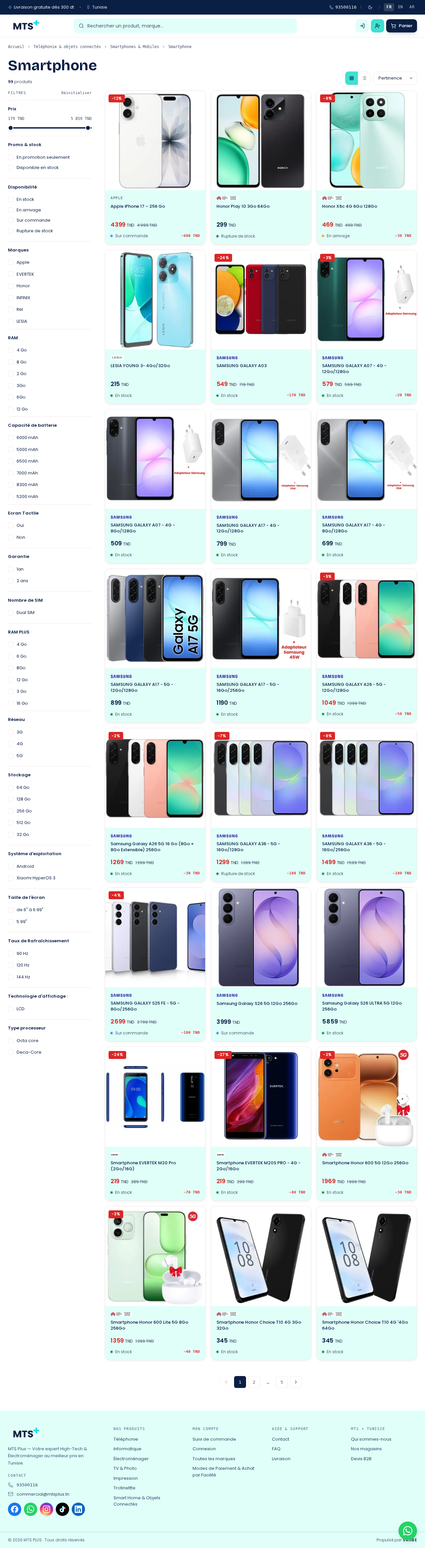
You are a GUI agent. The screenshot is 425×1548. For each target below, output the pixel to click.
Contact (280, 1439)
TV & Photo (125, 1468)
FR (388, 7)
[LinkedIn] (78, 1509)
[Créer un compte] (377, 25)
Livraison (281, 1459)
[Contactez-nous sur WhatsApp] (407, 1530)
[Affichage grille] (351, 78)
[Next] (296, 1382)
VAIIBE (410, 1540)
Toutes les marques (214, 1459)
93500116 (346, 7)
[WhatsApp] (30, 1509)
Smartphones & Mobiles (134, 46)
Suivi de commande (214, 1439)
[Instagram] (46, 1509)
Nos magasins (366, 1449)
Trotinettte (124, 1488)
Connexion (204, 1449)
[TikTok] (62, 1509)
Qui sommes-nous (371, 1439)
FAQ (276, 1449)
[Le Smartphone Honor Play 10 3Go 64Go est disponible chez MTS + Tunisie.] (261, 141)
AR (411, 7)
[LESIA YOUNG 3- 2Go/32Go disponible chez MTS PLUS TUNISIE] (155, 300)
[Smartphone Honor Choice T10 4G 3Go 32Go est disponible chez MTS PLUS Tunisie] (261, 1256)
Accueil (16, 46)
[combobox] (189, 26)
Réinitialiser (76, 93)
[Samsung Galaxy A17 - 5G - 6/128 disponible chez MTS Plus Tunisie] (155, 619)
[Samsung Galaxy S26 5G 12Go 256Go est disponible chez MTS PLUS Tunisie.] (261, 937)
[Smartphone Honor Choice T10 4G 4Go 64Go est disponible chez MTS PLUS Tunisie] (367, 1256)
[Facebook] (14, 1509)
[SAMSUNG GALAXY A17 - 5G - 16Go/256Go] (261, 619)
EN (400, 7)
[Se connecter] (362, 25)
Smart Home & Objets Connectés (137, 1501)
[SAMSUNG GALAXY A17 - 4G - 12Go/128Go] (261, 459)
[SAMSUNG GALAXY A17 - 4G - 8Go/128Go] (367, 459)
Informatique (127, 1449)
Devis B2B (361, 1459)
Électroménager (131, 1459)
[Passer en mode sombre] (370, 7)
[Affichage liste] (364, 78)
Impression (126, 1478)
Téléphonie (126, 1439)
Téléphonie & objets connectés (67, 46)
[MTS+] (25, 26)
